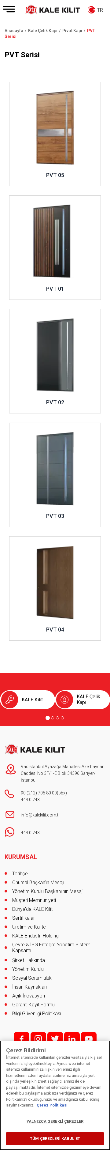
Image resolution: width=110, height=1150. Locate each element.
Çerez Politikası (52, 1105)
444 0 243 (30, 799)
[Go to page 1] (48, 718)
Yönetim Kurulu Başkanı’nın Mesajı (47, 891)
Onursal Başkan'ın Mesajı (38, 882)
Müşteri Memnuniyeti (34, 900)
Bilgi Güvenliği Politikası (36, 1013)
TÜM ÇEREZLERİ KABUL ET (55, 1138)
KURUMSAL (21, 857)
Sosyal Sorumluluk (32, 978)
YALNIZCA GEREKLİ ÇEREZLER (55, 1121)
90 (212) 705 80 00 (39, 792)
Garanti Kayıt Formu (34, 1005)
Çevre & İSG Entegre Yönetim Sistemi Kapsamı (51, 947)
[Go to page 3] (57, 717)
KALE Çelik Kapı (88, 699)
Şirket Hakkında (28, 960)
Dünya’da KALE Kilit (32, 909)
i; (38, 1039)
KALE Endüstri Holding (35, 936)
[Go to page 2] (52, 717)
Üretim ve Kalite (29, 927)
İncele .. (17, 85)
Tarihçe (20, 874)
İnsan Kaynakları (29, 987)
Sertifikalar (23, 918)
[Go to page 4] (62, 717)
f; (21, 1039)
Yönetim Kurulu (28, 969)
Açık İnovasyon (28, 996)
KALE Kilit (32, 700)
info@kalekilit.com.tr (40, 815)
